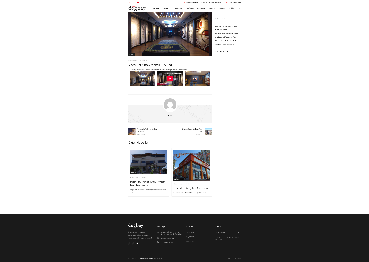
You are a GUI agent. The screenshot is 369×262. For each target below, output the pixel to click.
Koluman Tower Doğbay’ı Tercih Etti (226, 41)
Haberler (212, 8)
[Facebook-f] (134, 2)
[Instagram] (130, 2)
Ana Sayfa (156, 8)
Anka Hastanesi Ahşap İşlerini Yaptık (226, 37)
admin (143, 178)
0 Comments (144, 60)
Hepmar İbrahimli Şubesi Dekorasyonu (191, 188)
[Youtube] (138, 2)
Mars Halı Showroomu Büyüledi (224, 45)
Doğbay (131, 54)
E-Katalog (222, 8)
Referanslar (201, 8)
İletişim (231, 8)
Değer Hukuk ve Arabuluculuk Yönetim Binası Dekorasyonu (147, 183)
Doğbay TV (190, 8)
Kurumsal (165, 8)
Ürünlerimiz (178, 8)
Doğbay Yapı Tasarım (146, 258)
